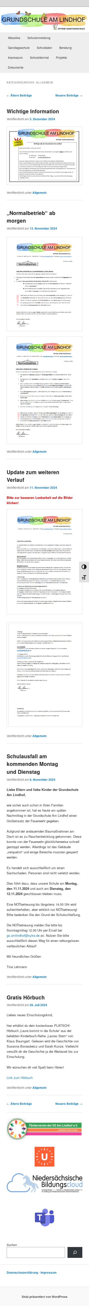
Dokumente (15, 67)
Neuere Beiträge (68, 95)
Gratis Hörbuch (26, 997)
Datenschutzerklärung (22, 1272)
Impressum (15, 57)
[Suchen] (74, 1252)
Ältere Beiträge (19, 95)
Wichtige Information (33, 111)
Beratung (65, 47)
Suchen (12, 1245)
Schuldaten (44, 47)
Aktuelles (14, 38)
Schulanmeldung (38, 38)
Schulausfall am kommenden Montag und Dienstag (32, 763)
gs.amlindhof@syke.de (23, 935)
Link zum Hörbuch (20, 1077)
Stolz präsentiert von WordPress (44, 1296)
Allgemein (39, 192)
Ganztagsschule (19, 47)
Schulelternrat (39, 57)
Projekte (61, 57)
